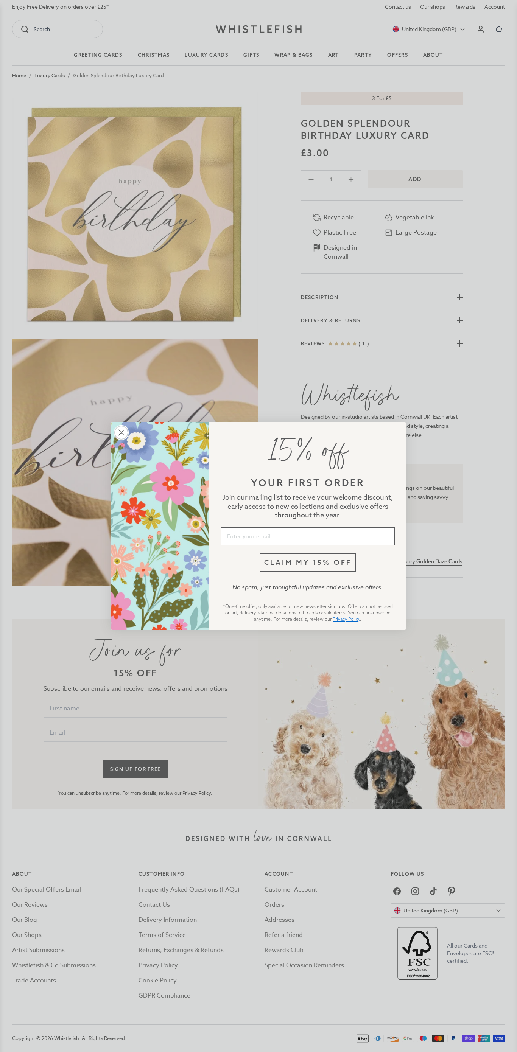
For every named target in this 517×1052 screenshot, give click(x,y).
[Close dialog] (121, 432)
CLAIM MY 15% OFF (308, 562)
